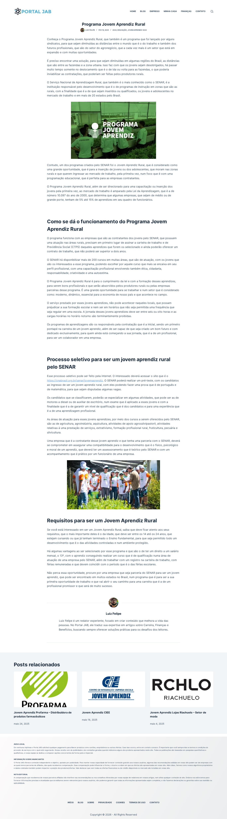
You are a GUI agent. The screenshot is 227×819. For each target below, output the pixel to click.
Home (133, 11)
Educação (122, 30)
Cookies (120, 802)
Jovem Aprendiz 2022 (137, 30)
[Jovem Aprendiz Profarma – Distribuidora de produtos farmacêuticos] (45, 689)
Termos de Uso (137, 802)
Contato (200, 11)
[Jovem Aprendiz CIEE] (113, 689)
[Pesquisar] (212, 11)
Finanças (186, 11)
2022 (115, 30)
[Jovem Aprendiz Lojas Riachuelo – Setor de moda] (181, 689)
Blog (143, 11)
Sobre (90, 802)
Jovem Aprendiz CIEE (96, 712)
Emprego (155, 11)
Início (71, 802)
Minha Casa (170, 11)
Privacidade (105, 802)
